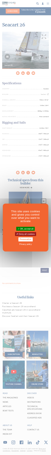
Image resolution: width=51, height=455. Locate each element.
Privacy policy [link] (25, 244)
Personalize (25, 239)
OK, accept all (26, 229)
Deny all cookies (26, 234)
